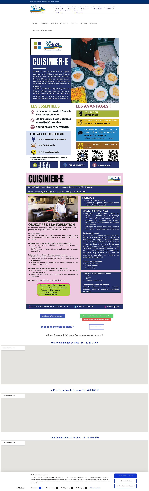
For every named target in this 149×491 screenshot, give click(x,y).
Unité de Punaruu (71, 7)
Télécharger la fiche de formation (52, 316)
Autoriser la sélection (125, 481)
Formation (44, 23)
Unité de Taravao (84, 7)
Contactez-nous (96, 327)
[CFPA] (38, 9)
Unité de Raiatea (97, 7)
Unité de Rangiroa (110, 7)
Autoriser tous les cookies (125, 475)
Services (74, 23)
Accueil (35, 23)
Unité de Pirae (59, 7)
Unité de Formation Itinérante (62, 11)
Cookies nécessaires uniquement (125, 486)
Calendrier (83, 23)
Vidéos (55, 23)
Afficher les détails (95, 488)
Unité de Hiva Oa (78, 11)
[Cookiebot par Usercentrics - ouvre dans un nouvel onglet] (20, 488)
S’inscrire (65, 23)
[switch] (56, 488)
